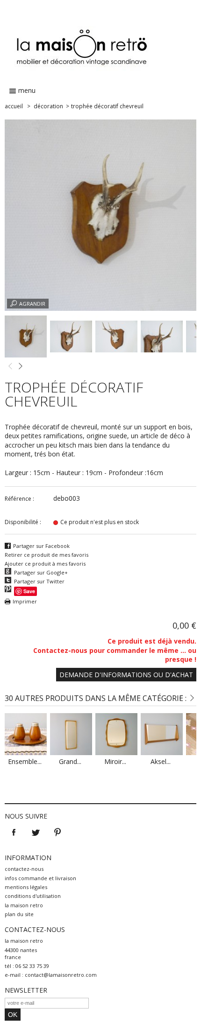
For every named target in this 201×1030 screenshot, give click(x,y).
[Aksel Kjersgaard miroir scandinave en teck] (162, 752)
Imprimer (25, 601)
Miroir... (115, 761)
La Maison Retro (24, 905)
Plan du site (19, 914)
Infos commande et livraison (40, 878)
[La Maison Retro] (100, 42)
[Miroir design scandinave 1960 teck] (116, 752)
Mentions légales (26, 886)
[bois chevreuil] (26, 354)
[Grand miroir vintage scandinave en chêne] (71, 752)
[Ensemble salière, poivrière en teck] (26, 752)
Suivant (20, 366)
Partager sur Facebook (41, 545)
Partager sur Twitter (39, 581)
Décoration (48, 106)
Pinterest (57, 832)
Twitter (35, 832)
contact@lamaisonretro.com (61, 974)
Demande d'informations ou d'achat (126, 674)
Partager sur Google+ (41, 572)
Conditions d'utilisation (33, 895)
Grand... (70, 761)
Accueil (14, 106)
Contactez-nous (24, 868)
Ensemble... (25, 761)
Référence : (19, 499)
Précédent (9, 366)
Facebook (13, 832)
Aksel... (161, 761)
